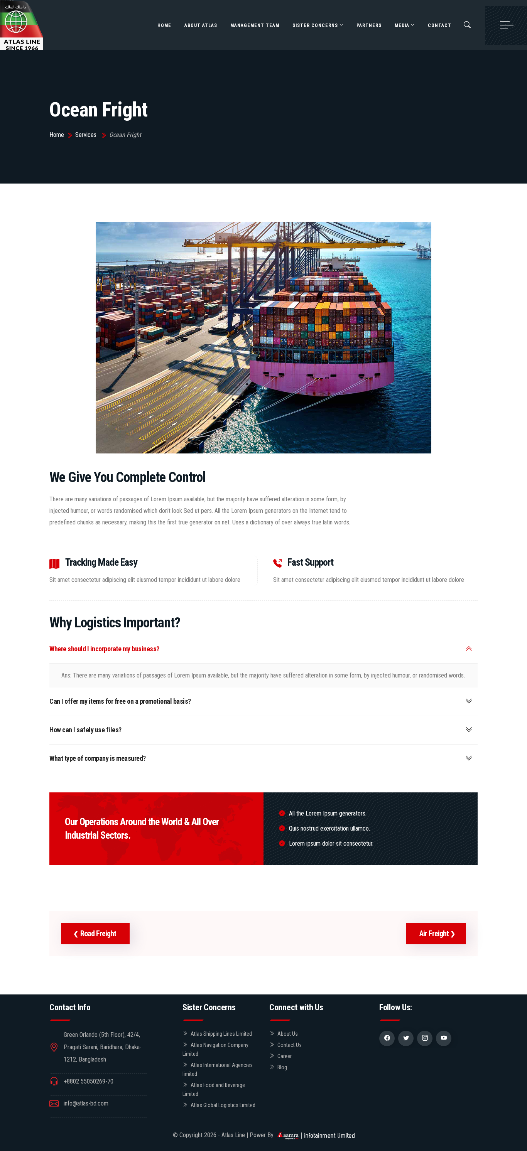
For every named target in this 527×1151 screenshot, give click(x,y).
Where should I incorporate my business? (104, 649)
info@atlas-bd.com (86, 1103)
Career (284, 1056)
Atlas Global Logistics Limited (223, 1105)
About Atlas (200, 25)
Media (402, 25)
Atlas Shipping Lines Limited (221, 1034)
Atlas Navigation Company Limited (215, 1049)
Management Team (254, 25)
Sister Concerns (315, 25)
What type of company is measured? (97, 758)
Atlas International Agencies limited (217, 1069)
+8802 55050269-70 (88, 1081)
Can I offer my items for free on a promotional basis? (120, 701)
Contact (439, 25)
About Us (287, 1034)
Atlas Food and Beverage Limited (213, 1089)
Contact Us (289, 1045)
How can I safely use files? (85, 730)
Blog (282, 1067)
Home (164, 25)
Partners (369, 25)
